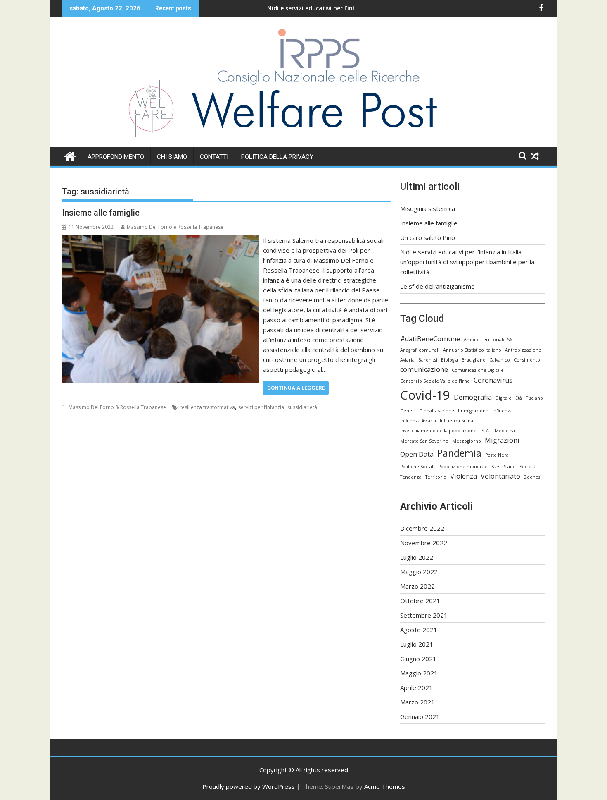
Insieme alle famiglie (101, 213)
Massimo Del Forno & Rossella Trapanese (117, 407)
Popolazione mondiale (463, 466)
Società (527, 466)
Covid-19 (425, 395)
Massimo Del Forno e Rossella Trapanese (175, 226)
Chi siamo (172, 156)
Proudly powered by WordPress (248, 786)
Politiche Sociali (417, 466)
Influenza (502, 411)
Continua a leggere (296, 388)
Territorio (435, 477)
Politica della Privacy (277, 156)
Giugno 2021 (418, 658)
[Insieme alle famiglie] (160, 240)
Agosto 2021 (418, 629)
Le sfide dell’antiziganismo (437, 286)
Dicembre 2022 (422, 528)
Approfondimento (116, 156)
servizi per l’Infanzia (261, 407)
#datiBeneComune (430, 338)
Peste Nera (497, 455)
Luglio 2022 (416, 557)
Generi (407, 411)
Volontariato (500, 476)
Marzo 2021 (417, 702)
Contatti (214, 156)
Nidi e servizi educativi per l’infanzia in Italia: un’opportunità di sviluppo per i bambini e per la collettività (467, 262)
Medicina (505, 431)
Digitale (504, 398)
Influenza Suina (456, 421)
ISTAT (485, 431)
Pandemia (459, 453)
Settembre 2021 (424, 615)
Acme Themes (384, 786)
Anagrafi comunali (419, 350)
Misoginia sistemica (427, 208)
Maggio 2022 (419, 572)
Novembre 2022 (423, 543)
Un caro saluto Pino (427, 237)
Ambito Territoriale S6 (488, 340)
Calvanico (499, 360)
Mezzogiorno (466, 441)
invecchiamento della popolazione (438, 431)
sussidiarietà (302, 407)
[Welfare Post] (70, 155)
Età (518, 398)
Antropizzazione (523, 350)
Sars (495, 466)
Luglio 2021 (416, 644)
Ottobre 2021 (420, 600)
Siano (510, 466)
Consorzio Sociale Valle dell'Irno (435, 381)
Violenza (463, 476)
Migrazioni (502, 440)
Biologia (449, 360)
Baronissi (427, 360)
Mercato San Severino (424, 441)
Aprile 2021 (416, 687)
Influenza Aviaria (418, 421)
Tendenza (411, 477)
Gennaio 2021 (420, 716)
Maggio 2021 (419, 673)
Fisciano (534, 398)
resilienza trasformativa (207, 407)
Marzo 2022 (417, 586)
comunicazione (424, 369)
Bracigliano (474, 360)
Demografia (473, 397)
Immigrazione (473, 411)
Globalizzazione (436, 411)
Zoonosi (532, 477)
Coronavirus (493, 380)
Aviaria (407, 360)
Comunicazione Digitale (478, 370)
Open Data (417, 454)
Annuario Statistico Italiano (472, 350)
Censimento (527, 360)
